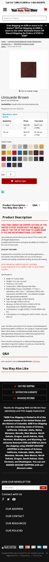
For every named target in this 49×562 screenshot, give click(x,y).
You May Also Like (13, 207)
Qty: (3, 174)
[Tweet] (2, 192)
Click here (36, 361)
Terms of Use (37, 556)
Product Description (14, 205)
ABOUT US (38, 227)
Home (3, 41)
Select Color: (6, 141)
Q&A (35, 205)
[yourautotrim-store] (24, 10)
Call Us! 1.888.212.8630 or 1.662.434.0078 (25, 2)
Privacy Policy (25, 556)
